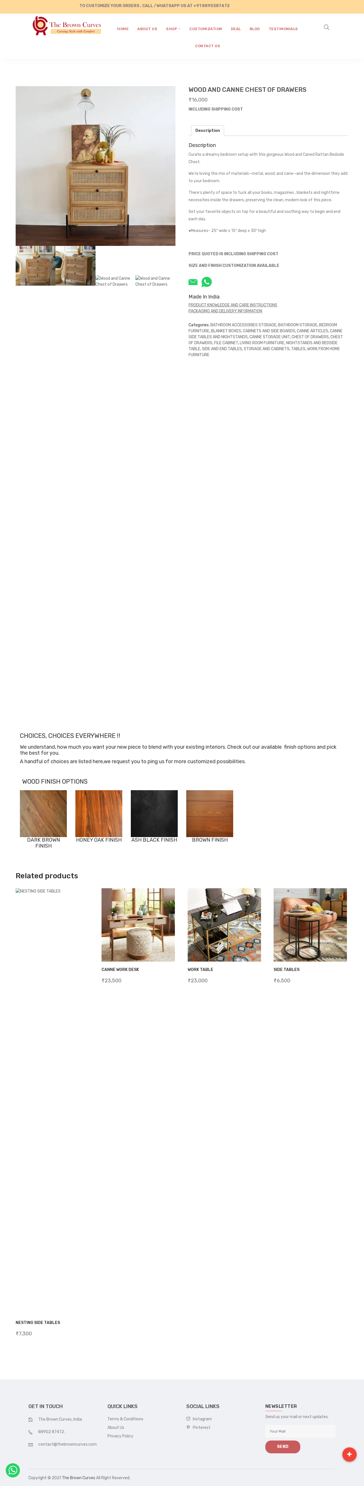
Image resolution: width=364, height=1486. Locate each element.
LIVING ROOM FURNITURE (262, 343)
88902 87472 (51, 1431)
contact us (207, 46)
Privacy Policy (120, 1436)
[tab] (207, 130)
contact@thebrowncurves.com (67, 1444)
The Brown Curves (78, 1477)
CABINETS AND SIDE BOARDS (269, 331)
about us (147, 29)
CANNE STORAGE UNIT (269, 337)
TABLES (298, 348)
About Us (115, 1427)
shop (172, 29)
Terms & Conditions (125, 1419)
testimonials (283, 29)
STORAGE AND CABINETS (266, 348)
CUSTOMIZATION (205, 29)
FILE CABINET (226, 343)
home (123, 29)
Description (207, 130)
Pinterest (200, 1427)
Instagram (201, 1419)
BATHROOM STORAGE (297, 325)
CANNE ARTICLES (312, 331)
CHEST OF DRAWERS (310, 337)
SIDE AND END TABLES (222, 348)
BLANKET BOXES (226, 331)
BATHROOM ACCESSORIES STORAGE (243, 325)
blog (255, 29)
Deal (236, 29)
